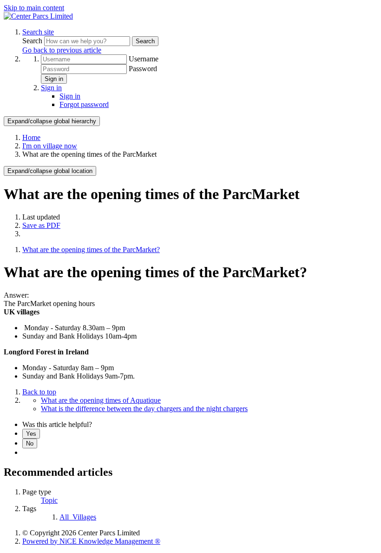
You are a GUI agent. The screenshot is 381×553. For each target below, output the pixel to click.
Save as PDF (41, 225)
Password (143, 69)
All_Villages (77, 517)
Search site (38, 32)
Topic (49, 500)
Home (31, 137)
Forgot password (84, 104)
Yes (31, 433)
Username (143, 59)
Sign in (54, 78)
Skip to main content (34, 8)
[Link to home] (38, 16)
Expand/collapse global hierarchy (51, 121)
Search (33, 41)
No (29, 443)
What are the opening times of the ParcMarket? (91, 249)
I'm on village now (49, 146)
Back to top (39, 392)
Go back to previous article (61, 50)
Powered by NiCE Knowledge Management (91, 541)
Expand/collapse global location (49, 170)
